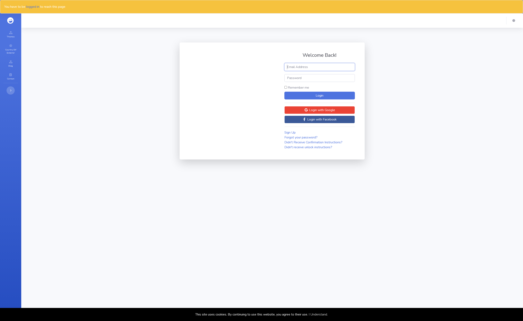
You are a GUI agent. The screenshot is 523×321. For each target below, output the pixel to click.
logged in (32, 6)
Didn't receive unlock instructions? (308, 147)
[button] (515, 20)
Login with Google (321, 110)
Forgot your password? (300, 137)
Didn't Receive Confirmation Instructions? (313, 142)
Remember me (298, 87)
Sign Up (290, 132)
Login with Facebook (321, 119)
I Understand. (318, 314)
